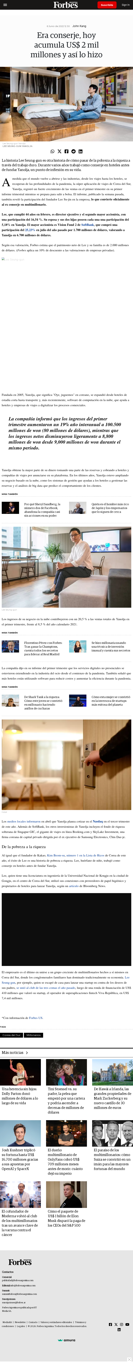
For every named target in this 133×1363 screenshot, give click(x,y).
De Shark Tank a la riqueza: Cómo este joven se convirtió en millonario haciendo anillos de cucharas (43, 703)
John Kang (79, 26)
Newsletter (20, 1322)
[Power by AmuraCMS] (66, 1340)
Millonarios (33, 1035)
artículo (74, 886)
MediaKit (7, 1322)
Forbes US (35, 1018)
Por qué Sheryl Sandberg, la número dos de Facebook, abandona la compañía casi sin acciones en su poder (42, 510)
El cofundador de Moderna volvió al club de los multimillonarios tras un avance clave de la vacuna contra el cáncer (20, 1223)
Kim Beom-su (56, 855)
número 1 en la (76, 855)
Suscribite (107, 4)
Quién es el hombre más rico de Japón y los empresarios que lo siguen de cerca (110, 508)
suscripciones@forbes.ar (13, 1303)
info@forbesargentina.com (23, 1286)
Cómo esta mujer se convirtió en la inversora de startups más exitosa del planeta (111, 701)
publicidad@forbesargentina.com (17, 1280)
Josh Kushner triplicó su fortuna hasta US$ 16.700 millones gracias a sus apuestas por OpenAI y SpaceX (20, 1160)
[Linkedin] (80, 151)
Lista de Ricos (95, 855)
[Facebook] (66, 151)
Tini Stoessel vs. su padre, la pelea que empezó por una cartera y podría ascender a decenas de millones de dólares (66, 1100)
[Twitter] (59, 151)
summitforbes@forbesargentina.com (19, 1294)
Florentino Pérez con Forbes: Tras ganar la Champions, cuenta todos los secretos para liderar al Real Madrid (43, 649)
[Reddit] (73, 151)
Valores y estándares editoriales (56, 1322)
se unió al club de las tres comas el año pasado (45, 988)
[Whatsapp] (52, 151)
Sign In (126, 4)
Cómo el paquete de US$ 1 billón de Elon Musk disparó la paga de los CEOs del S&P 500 (66, 1218)
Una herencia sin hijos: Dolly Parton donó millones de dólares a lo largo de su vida (20, 1096)
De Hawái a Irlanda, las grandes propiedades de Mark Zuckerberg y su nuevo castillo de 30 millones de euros (112, 1098)
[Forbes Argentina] (66, 5)
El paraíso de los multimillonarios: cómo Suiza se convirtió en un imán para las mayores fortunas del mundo (112, 1160)
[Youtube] (127, 1324)
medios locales (17, 821)
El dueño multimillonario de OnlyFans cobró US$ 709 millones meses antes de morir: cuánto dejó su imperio (65, 1162)
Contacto (33, 1322)
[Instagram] (121, 1324)
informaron (34, 821)
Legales (21, 1326)
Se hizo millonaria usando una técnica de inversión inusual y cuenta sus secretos (111, 647)
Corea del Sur (11, 1035)
